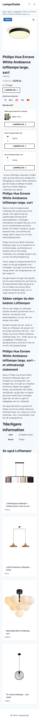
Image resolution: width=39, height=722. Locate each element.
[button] (34, 20)
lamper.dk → (11, 90)
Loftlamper (6, 76)
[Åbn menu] (34, 4)
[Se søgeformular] (29, 4)
